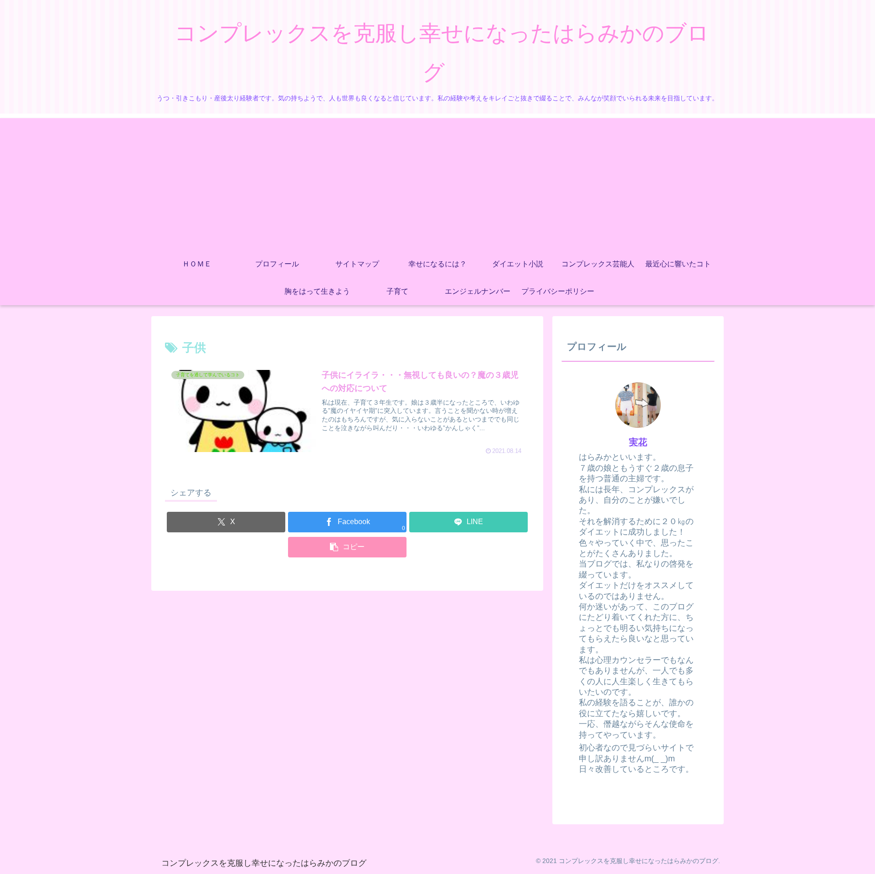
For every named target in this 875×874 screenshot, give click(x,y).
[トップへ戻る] (861, 860)
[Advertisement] (437, 182)
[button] (347, 547)
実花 (638, 442)
